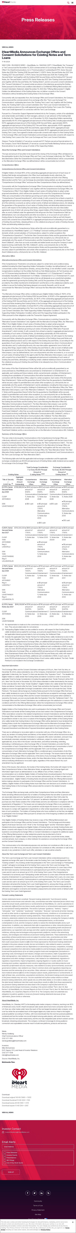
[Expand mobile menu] (72, 2)
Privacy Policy (45, 1229)
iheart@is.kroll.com (8, 837)
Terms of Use (38, 1205)
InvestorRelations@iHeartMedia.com (17, 1132)
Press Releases (12, 1152)
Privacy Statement (38, 1210)
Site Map (38, 1214)
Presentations (11, 1158)
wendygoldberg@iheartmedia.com (14, 1041)
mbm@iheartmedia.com (10, 1055)
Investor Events (12, 1155)
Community (38, 1201)
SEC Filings (10, 1160)
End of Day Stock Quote (15, 1163)
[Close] (73, 1222)
